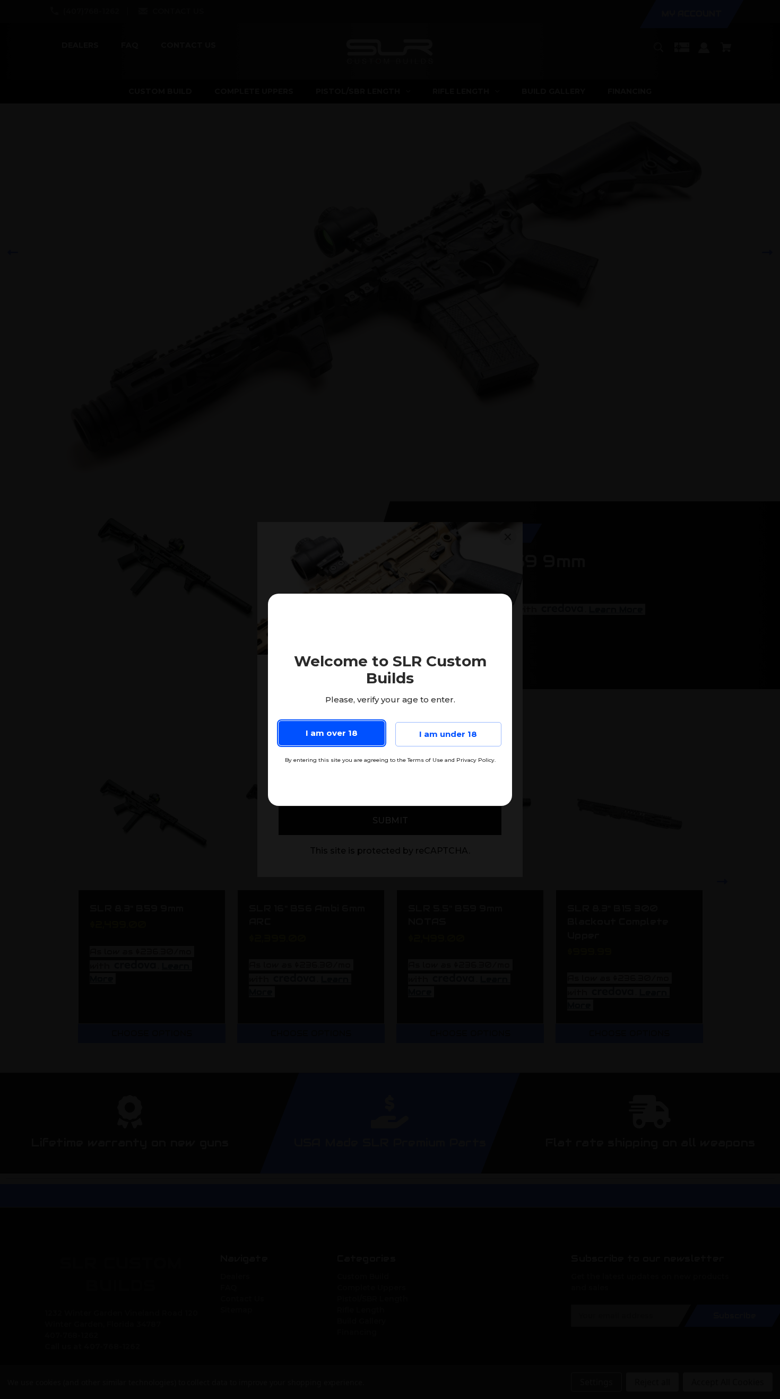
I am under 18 (448, 734)
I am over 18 (332, 733)
